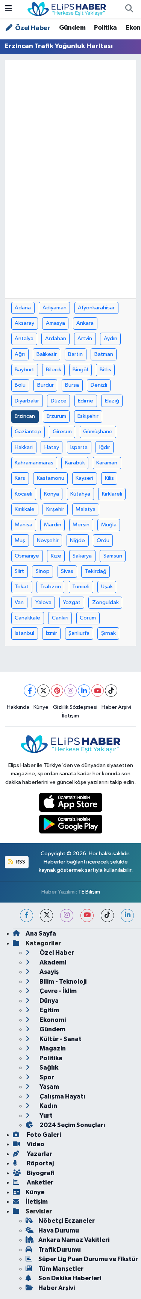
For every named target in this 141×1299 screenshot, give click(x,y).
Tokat (22, 586)
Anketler (39, 1182)
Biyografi (40, 1173)
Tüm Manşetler (60, 1269)
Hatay (51, 447)
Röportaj (40, 1163)
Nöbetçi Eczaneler (66, 1221)
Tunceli (80, 586)
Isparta (79, 447)
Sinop (43, 571)
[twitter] (46, 915)
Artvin (84, 338)
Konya (51, 494)
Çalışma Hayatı (61, 1096)
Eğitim (48, 1010)
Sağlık (48, 1067)
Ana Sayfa (41, 933)
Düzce (59, 401)
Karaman (106, 463)
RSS (20, 862)
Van (19, 602)
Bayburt (24, 369)
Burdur (45, 385)
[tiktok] (107, 915)
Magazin (52, 1048)
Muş (20, 540)
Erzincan (25, 416)
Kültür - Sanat (60, 1039)
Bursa (72, 385)
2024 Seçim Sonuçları (71, 1125)
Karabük (75, 463)
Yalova (43, 602)
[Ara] (129, 9)
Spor (46, 1077)
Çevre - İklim (57, 991)
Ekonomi (52, 1020)
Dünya (48, 1001)
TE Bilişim (89, 892)
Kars (20, 478)
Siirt (19, 571)
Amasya (55, 323)
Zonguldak (105, 602)
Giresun (62, 431)
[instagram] (66, 915)
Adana (23, 307)
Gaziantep (28, 431)
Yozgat (71, 602)
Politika (105, 27)
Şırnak (108, 633)
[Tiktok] (111, 690)
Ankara (85, 323)
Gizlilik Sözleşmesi (75, 707)
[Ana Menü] (8, 9)
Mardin (52, 524)
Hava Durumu (58, 1230)
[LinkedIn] (84, 690)
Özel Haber (32, 28)
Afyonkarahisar (96, 307)
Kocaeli (23, 494)
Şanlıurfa (78, 633)
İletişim (70, 716)
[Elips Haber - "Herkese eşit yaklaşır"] (67, 9)
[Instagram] (70, 690)
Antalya (24, 338)
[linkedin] (127, 915)
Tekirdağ (95, 571)
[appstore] (70, 803)
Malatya (86, 509)
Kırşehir (55, 509)
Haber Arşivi (116, 707)
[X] (43, 690)
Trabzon (50, 586)
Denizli (99, 385)
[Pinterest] (57, 690)
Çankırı (60, 618)
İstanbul (24, 633)
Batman (103, 354)
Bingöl (80, 369)
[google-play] (70, 826)
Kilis (109, 478)
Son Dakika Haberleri (69, 1278)
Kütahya (80, 494)
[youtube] (87, 915)
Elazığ (112, 401)
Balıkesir (46, 354)
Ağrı (20, 354)
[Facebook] (30, 690)
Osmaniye (27, 556)
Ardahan (55, 338)
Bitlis (105, 369)
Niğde (77, 540)
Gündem (72, 27)
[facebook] (26, 915)
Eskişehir (88, 416)
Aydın (110, 338)
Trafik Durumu (59, 1249)
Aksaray (24, 323)
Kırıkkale (25, 509)
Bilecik (53, 369)
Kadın (47, 1106)
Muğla (109, 524)
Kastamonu (50, 478)
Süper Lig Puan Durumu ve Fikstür (88, 1259)
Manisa (23, 524)
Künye (41, 707)
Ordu (103, 540)
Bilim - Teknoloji (62, 981)
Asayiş (48, 972)
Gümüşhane (97, 431)
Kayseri (84, 478)
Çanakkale (27, 618)
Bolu (20, 385)
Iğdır (104, 447)
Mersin (81, 524)
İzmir (51, 633)
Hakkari (24, 447)
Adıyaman (54, 307)
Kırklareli (112, 494)
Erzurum (56, 416)
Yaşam (48, 1087)
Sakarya (82, 556)
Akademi (52, 962)
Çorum (88, 618)
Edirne (85, 401)
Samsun (112, 556)
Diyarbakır (27, 401)
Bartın (75, 354)
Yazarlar (39, 1154)
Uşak (107, 586)
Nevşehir (48, 540)
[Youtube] (97, 690)
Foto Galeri (43, 1135)
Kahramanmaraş (34, 463)
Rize (56, 556)
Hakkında (18, 707)
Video (35, 1144)
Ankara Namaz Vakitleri (73, 1240)
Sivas (67, 571)
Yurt (45, 1115)
